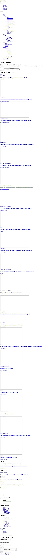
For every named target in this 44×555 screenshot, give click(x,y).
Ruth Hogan (2, 267)
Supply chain (9, 52)
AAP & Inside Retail (3, 452)
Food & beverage (10, 22)
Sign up (2, 70)
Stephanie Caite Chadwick (4, 101)
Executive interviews (8, 57)
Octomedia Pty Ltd (8, 528)
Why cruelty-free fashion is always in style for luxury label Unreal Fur (15, 120)
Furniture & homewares (11, 24)
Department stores (10, 19)
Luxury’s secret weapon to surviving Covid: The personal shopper (14, 307)
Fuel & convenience (10, 23)
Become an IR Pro (6, 502)
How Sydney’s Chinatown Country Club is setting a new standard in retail (16, 187)
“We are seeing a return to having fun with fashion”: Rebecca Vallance (15, 201)
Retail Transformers (6, 519)
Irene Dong (2, 475)
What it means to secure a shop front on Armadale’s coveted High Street (16, 99)
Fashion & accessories (4, 163)
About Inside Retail (6, 511)
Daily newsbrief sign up (7, 494)
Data (7, 36)
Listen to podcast (3, 461)
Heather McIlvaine (3, 320)
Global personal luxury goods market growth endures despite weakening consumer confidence (21, 340)
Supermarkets (9, 32)
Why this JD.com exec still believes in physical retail (11, 286)
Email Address (2, 537)
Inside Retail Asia (3, 342)
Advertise (4, 501)
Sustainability (9, 53)
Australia (1, 3)
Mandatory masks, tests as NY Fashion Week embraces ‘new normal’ (15, 223)
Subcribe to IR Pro (8, 545)
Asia (3, 7)
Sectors (4, 15)
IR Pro (4, 75)
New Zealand (5, 6)
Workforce (8, 54)
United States (5, 8)
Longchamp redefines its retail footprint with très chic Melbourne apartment (17, 144)
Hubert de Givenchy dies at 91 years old (9, 385)
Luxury (8, 28)
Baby (8, 17)
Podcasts (4, 496)
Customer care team (6, 503)
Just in (4, 14)
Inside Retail (2, 431)
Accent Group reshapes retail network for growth (11, 473)
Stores (4, 42)
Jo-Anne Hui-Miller (3, 246)
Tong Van (2, 79)
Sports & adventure (10, 31)
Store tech (6, 46)
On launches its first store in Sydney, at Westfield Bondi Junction (14, 468)
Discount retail (9, 20)
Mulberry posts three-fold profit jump (8, 450)
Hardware (8, 26)
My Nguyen (2, 470)
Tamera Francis (3, 146)
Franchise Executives (6, 517)
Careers (4, 55)
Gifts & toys (7, 25)
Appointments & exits (8, 56)
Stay (8, 547)
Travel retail (9, 33)
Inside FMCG (5, 515)
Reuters (1, 225)
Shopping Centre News (7, 520)
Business (4, 47)
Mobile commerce (10, 38)
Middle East (5, 9)
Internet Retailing (5, 518)
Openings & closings (8, 44)
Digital (4, 34)
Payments (8, 40)
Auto (5, 16)
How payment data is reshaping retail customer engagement (13, 459)
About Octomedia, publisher (7, 512)
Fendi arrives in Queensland (6, 361)
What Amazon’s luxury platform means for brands (11, 318)
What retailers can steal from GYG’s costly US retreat (12, 478)
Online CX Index (5, 59)
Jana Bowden (2, 309)
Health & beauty (9, 27)
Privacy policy (5, 513)
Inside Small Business (6, 516)
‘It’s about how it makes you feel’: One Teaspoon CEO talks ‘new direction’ (17, 265)
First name (2, 67)
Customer (6, 48)
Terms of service (5, 514)
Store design (7, 45)
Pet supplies (7, 29)
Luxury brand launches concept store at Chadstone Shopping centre (15, 429)
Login (1, 2)
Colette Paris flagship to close (6, 407)
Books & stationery (10, 18)
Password (2, 539)
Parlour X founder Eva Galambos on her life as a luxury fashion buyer (16, 244)
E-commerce (9, 37)
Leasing (6, 43)
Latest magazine (5, 495)
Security (6, 39)
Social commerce (10, 41)
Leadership (6, 58)
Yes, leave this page (3, 547)
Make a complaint (6, 506)
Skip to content (3, 0)
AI (5, 35)
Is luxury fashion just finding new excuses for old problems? (13, 77)
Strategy (6, 51)
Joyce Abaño (2, 288)
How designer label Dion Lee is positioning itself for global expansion (15, 165)
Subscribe (4, 2)
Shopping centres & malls (11, 30)
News (1, 383)
